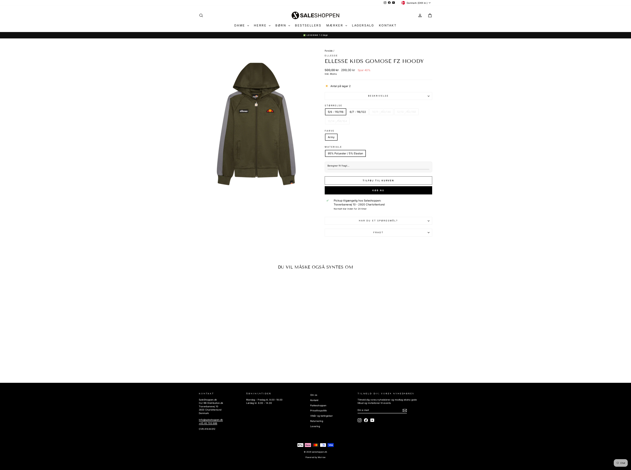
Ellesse (331, 55)
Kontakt (388, 25)
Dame (240, 25)
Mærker (335, 25)
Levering (315, 426)
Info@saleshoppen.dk (211, 419)
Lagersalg (363, 25)
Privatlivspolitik (318, 410)
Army (331, 137)
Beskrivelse (378, 96)
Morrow (322, 457)
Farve (330, 131)
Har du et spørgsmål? (378, 220)
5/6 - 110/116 (335, 111)
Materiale (333, 147)
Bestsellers (308, 25)
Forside (329, 50)
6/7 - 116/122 (358, 111)
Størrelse (333, 105)
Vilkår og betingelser (321, 415)
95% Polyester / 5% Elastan (345, 153)
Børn (281, 25)
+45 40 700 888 (208, 423)
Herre (261, 25)
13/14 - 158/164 (337, 121)
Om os (313, 395)
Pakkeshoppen (318, 405)
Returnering (316, 421)
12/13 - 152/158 (406, 111)
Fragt (378, 232)
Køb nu (378, 190)
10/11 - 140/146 (381, 111)
